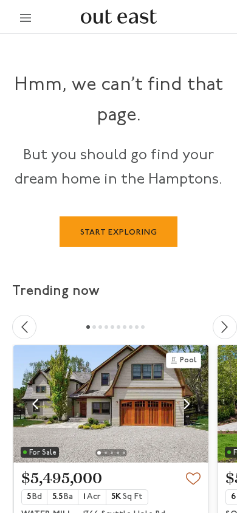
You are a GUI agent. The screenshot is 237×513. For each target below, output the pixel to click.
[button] (35, 404)
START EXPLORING (118, 232)
